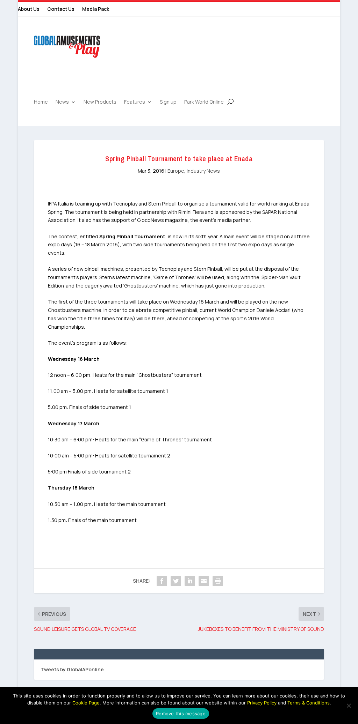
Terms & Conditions (308, 703)
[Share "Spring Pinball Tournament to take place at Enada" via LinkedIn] (190, 581)
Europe (175, 170)
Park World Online (204, 102)
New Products (100, 102)
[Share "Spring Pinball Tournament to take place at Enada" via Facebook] (162, 581)
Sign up (168, 102)
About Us (29, 9)
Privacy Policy (262, 703)
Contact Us (60, 9)
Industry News (203, 170)
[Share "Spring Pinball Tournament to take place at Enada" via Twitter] (176, 581)
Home (41, 102)
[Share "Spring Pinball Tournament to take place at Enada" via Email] (204, 581)
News (62, 102)
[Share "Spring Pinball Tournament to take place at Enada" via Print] (218, 581)
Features (134, 102)
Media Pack (95, 9)
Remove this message (181, 713)
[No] (348, 705)
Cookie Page (86, 703)
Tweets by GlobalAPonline (72, 669)
